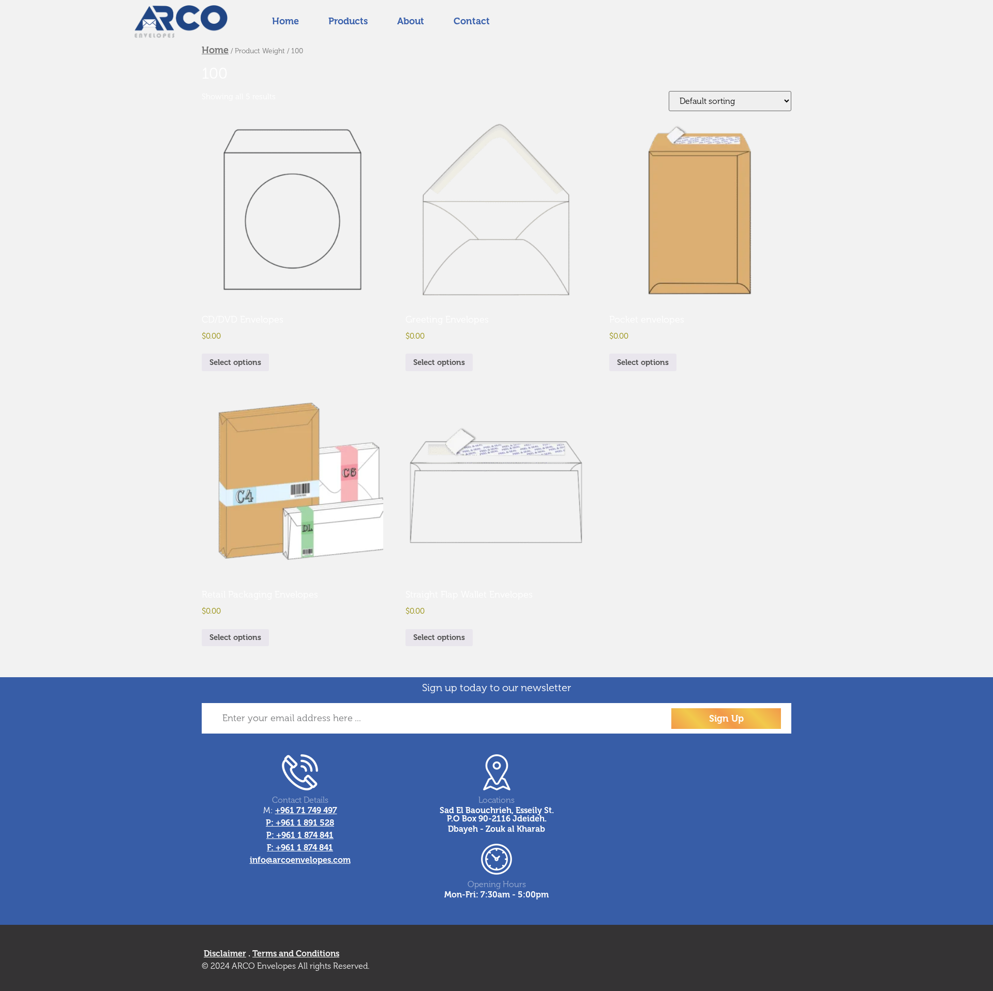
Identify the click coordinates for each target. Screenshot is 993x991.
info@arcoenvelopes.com (300, 860)
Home (215, 50)
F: (271, 847)
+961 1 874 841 (305, 835)
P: (271, 823)
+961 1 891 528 (305, 823)
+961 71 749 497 (306, 810)
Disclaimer (225, 953)
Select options (235, 362)
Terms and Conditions (295, 953)
